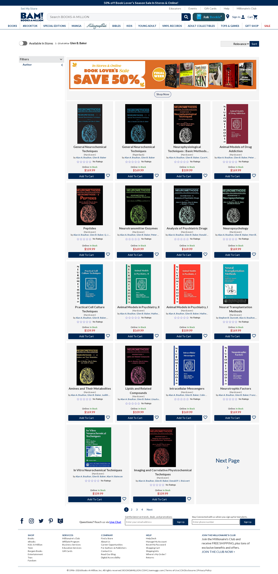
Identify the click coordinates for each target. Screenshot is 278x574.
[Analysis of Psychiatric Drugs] (187, 205)
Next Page (228, 463)
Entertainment (35, 554)
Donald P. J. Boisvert (179, 480)
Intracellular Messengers (187, 388)
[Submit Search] (186, 17)
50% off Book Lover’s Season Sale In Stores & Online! (141, 3)
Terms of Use (172, 570)
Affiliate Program (70, 541)
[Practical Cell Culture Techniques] (90, 284)
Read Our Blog (108, 554)
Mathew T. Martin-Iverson (144, 315)
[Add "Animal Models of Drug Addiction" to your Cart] (235, 176)
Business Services (71, 544)
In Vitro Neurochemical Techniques (98, 470)
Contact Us (106, 551)
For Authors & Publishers (114, 547)
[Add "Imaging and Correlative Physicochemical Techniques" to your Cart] (162, 499)
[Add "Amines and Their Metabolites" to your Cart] (89, 418)
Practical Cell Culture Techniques (90, 309)
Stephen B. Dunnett (228, 317)
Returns (150, 557)
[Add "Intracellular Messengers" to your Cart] (187, 418)
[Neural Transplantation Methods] (235, 284)
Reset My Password (156, 544)
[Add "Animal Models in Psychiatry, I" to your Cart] (187, 336)
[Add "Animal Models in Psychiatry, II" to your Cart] (138, 336)
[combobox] (121, 17)
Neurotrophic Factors (235, 388)
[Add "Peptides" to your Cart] (89, 255)
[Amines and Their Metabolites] (90, 365)
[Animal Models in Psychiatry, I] (187, 284)
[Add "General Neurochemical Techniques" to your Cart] (89, 176)
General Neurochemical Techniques (89, 149)
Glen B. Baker (99, 157)
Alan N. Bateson (115, 476)
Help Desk (151, 538)
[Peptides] (90, 205)
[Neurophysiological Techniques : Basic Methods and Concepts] (187, 124)
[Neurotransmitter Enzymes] (138, 205)
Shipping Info (152, 551)
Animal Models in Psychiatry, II (138, 307)
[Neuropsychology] (236, 205)
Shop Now (162, 94)
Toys (30, 557)
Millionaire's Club (246, 8)
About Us (105, 541)
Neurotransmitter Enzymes (138, 228)
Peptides (89, 228)
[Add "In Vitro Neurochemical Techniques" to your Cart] (97, 499)
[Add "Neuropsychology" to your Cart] (235, 255)
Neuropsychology (235, 228)
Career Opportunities (112, 544)
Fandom (32, 560)
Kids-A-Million (35, 544)
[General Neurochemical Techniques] (89, 124)
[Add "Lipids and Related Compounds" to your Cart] (138, 418)
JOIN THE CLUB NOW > (218, 551)
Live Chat (115, 522)
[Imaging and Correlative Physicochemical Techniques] (163, 447)
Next (150, 509)
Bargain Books (35, 551)
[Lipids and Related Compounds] (138, 365)
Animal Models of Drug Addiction (236, 149)
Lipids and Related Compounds (138, 390)
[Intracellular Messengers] (187, 365)
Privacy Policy (204, 570)
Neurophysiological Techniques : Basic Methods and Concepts (187, 149)
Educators (175, 8)
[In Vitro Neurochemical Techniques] (98, 447)
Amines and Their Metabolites (90, 388)
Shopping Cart (153, 547)
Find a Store (107, 538)
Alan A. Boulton (84, 157)
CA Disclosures (188, 570)
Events (193, 8)
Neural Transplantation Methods (235, 309)
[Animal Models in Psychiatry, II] (138, 284)
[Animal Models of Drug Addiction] (235, 124)
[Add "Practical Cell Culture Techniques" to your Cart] (89, 336)
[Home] (31, 17)
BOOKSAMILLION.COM (134, 570)
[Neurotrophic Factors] (235, 365)
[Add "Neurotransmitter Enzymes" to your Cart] (138, 255)
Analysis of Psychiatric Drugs (187, 228)
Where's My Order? (156, 554)
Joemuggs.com (156, 570)
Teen (30, 547)
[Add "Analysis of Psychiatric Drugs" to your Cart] (187, 255)
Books (31, 538)
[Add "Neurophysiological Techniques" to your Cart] (187, 176)
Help (226, 8)
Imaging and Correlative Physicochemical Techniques (163, 472)
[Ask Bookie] (209, 17)
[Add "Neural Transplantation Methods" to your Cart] (235, 336)
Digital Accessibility (110, 557)
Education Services (72, 547)
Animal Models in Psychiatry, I (187, 307)
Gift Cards (210, 8)
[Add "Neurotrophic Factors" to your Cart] (235, 418)
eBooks (32, 541)
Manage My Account (156, 541)
